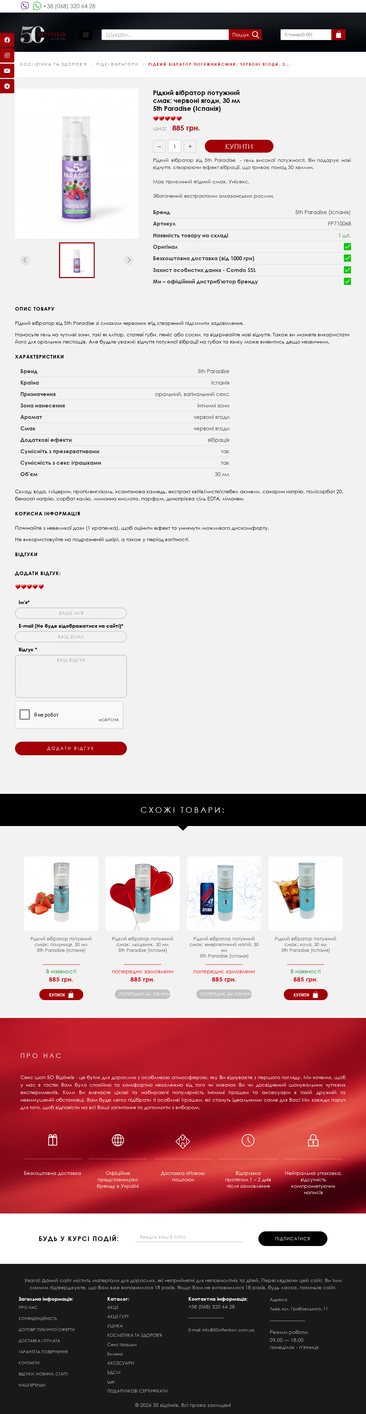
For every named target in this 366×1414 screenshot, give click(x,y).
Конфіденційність (38, 1318)
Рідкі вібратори (118, 64)
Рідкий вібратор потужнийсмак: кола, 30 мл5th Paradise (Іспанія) (305, 944)
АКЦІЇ (112, 1307)
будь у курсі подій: (79, 1238)
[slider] (167, 119)
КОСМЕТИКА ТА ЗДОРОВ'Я (53, 64)
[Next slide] (129, 260)
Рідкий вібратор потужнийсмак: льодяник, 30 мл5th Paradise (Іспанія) (142, 944)
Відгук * (28, 649)
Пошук (240, 34)
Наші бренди (32, 1385)
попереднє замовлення (145, 994)
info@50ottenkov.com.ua (228, 1330)
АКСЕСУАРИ (120, 1363)
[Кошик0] (338, 34)
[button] (77, 260)
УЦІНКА (115, 1326)
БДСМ (113, 1372)
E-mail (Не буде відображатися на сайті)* (71, 626)
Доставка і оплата (39, 1341)
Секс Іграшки (122, 1344)
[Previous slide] (25, 260)
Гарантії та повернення (43, 1352)
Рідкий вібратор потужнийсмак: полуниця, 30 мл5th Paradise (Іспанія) (61, 944)
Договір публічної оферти (47, 1330)
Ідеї (110, 1382)
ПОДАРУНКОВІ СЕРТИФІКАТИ (137, 1391)
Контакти (29, 1363)
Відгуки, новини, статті (43, 1374)
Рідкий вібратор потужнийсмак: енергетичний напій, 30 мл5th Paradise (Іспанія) (224, 947)
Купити (239, 146)
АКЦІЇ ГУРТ (118, 1317)
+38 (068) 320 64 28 (69, 6)
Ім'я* (24, 602)
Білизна (115, 1354)
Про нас (28, 1307)
